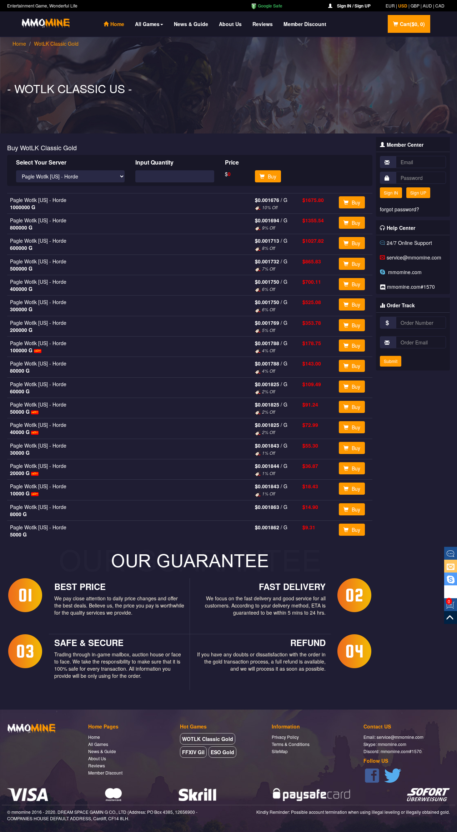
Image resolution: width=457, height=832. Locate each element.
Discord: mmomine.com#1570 (392, 751)
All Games (98, 744)
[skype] (450, 579)
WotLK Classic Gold (56, 43)
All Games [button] (147, 23)
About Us (230, 23)
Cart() (412, 23)
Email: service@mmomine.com (393, 737)
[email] (450, 566)
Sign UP (418, 193)
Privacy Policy (285, 737)
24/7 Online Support (409, 242)
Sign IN (391, 193)
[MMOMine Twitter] (392, 775)
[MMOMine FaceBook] (372, 775)
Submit (390, 361)
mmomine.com (404, 272)
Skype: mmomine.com (384, 744)
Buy (271, 176)
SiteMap (280, 751)
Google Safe (269, 5)
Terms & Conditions (291, 744)
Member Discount (304, 23)
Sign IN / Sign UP (354, 5)
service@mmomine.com (414, 257)
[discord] (450, 591)
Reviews (262, 23)
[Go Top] (450, 617)
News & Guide (191, 23)
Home (120, 23)
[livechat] (450, 553)
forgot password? (399, 209)
